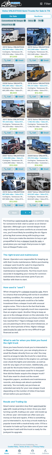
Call (9, 60)
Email (21, 60)
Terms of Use (24, 447)
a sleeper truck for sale (31, 292)
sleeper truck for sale (32, 241)
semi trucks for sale (12, 329)
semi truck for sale (24, 221)
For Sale (13, 16)
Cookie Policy (13, 447)
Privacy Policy (38, 447)
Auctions (38, 16)
